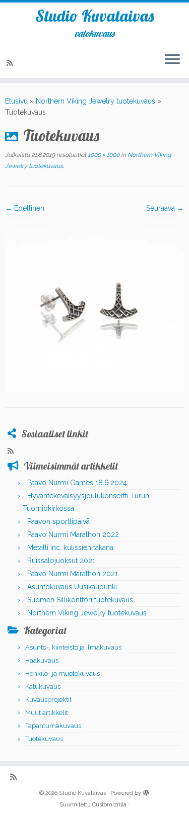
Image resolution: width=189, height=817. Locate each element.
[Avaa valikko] (172, 59)
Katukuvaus (42, 686)
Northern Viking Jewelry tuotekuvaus (95, 101)
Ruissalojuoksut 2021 (61, 561)
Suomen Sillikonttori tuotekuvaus (80, 600)
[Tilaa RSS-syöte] (11, 63)
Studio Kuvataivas (94, 15)
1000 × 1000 (102, 154)
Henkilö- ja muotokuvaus (62, 673)
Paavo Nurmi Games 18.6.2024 (77, 483)
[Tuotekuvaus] (94, 302)
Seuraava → (165, 208)
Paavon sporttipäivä (58, 521)
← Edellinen (24, 208)
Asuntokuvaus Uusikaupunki (72, 587)
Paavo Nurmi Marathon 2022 (73, 534)
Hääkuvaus (41, 660)
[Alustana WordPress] (146, 791)
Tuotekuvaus (44, 739)
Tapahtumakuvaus (53, 726)
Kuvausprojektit (48, 699)
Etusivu (16, 101)
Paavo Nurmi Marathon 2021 (72, 574)
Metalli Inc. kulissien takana (70, 547)
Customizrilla (109, 804)
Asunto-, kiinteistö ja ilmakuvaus (73, 647)
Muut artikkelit (46, 712)
